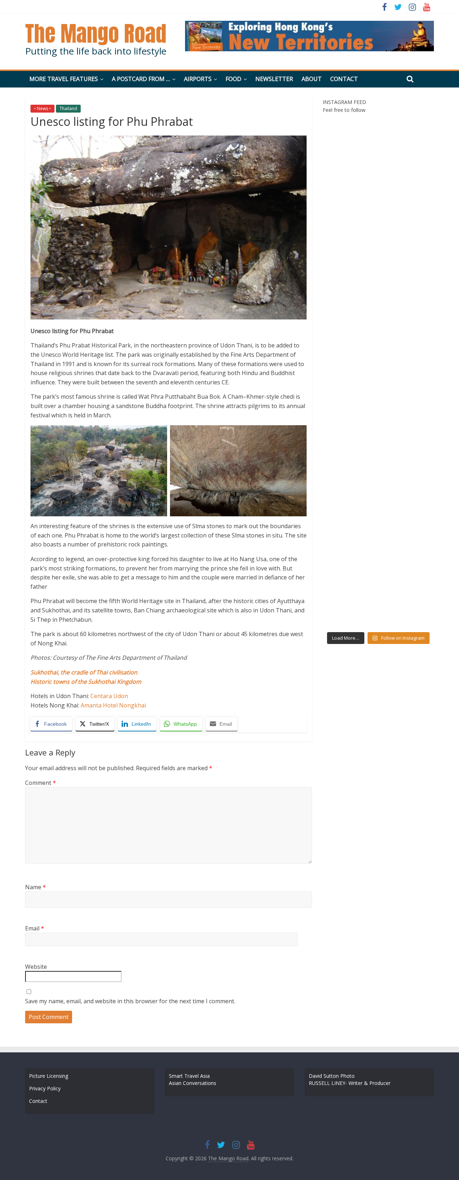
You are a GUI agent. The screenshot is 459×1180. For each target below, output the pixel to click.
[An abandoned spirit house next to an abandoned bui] (407, 308)
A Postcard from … (141, 79)
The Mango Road (95, 33)
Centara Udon (109, 696)
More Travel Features (63, 79)
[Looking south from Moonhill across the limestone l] (350, 375)
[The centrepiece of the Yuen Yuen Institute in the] (407, 510)
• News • (42, 108)
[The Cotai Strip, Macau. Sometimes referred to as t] (350, 510)
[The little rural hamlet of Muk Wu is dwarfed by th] (407, 476)
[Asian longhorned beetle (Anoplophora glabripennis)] (350, 274)
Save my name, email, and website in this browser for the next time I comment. (130, 1001)
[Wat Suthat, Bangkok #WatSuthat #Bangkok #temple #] (407, 274)
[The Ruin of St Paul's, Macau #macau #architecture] (407, 139)
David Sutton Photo (332, 1075)
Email (34, 928)
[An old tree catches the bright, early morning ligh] (407, 240)
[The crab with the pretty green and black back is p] (350, 308)
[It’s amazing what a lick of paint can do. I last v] (350, 173)
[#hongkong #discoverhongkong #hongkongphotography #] (350, 476)
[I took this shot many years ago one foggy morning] (407, 611)
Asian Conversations (192, 1083)
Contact (344, 79)
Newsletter (274, 79)
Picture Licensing (48, 1075)
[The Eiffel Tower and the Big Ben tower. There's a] (407, 173)
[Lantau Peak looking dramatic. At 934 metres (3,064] (350, 206)
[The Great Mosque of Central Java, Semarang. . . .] (407, 577)
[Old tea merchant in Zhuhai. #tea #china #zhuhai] (350, 409)
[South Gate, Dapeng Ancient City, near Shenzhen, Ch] (350, 442)
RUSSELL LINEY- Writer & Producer (350, 1083)
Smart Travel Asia (189, 1075)
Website (36, 967)
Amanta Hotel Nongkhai (113, 705)
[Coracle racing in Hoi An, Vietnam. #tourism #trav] (350, 544)
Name (35, 887)
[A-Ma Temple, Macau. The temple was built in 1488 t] (350, 139)
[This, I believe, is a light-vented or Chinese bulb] (407, 341)
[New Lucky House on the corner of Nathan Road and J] (350, 341)
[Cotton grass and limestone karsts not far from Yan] (350, 240)
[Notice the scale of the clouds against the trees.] (350, 611)
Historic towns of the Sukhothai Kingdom (85, 682)
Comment (40, 783)
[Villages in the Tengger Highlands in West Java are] (350, 577)
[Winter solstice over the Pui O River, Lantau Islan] (407, 409)
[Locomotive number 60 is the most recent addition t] (407, 442)
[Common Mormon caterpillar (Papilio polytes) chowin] (407, 544)
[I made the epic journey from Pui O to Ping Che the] (407, 206)
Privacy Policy (45, 1088)
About (312, 79)
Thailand (68, 108)
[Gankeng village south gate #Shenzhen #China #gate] (407, 375)
